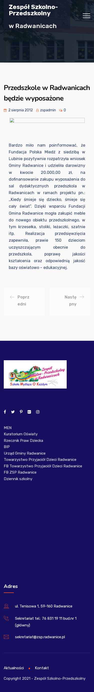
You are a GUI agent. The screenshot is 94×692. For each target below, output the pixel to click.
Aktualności (14, 668)
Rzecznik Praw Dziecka (23, 440)
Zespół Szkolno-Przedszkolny (33, 9)
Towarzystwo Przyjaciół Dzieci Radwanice (40, 459)
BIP (7, 447)
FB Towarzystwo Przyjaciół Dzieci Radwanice (43, 466)
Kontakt (42, 668)
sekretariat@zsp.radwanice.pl (40, 637)
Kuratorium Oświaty (21, 434)
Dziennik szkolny (18, 479)
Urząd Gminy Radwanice (25, 453)
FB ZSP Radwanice (20, 472)
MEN (8, 428)
